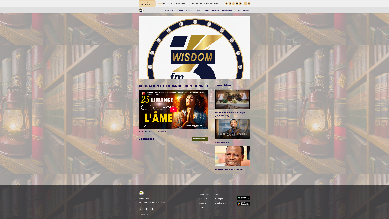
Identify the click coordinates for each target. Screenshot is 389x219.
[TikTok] (240, 3)
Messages (215, 10)
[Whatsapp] (233, 3)
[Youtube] (237, 3)
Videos (198, 10)
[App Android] (249, 3)
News (237, 10)
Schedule (179, 10)
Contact (246, 10)
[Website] (230, 3)
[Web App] (245, 3)
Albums (189, 10)
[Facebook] (226, 3)
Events (206, 10)
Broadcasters (227, 10)
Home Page (168, 10)
